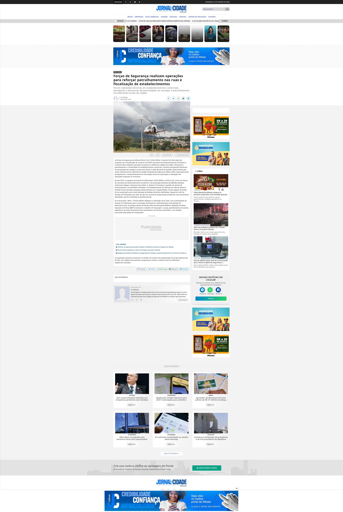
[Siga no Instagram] (130, 2)
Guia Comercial (152, 17)
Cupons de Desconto (197, 17)
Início (130, 17)
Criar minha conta (207, 468)
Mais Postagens (171, 453)
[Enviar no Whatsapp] (178, 98)
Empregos (139, 17)
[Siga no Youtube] (135, 2)
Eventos (182, 17)
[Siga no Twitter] (139, 2)
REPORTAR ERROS (183, 155)
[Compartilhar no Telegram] (183, 98)
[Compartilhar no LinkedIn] (188, 98)
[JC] (171, 501)
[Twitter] (141, 300)
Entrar (119, 2)
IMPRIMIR (167, 155)
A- (151, 155)
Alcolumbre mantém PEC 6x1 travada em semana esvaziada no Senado (208, 21)
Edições (164, 17)
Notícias (173, 17)
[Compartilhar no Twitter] (173, 98)
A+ (158, 155)
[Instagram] (132, 300)
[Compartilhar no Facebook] (169, 98)
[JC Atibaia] (171, 9)
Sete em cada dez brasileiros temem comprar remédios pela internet (154, 21)
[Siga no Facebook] (125, 2)
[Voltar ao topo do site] (340, 307)
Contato (212, 17)
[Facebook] (136, 300)
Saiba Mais (183, 300)
